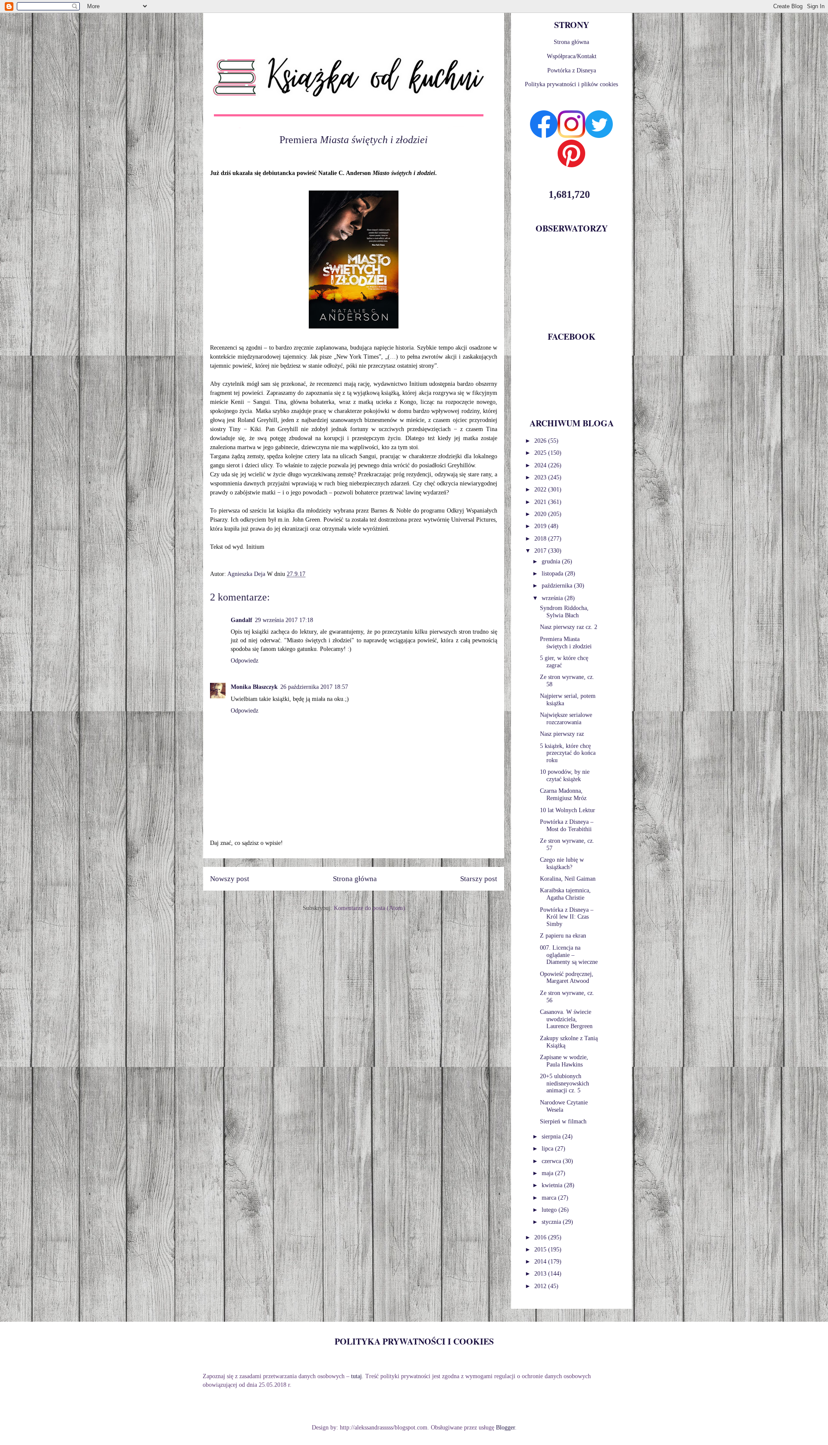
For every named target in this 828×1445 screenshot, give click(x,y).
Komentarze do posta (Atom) (369, 908)
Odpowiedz (244, 660)
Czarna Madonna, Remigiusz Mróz (563, 794)
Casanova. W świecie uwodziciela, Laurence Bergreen (566, 1019)
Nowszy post (229, 879)
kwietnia (553, 1185)
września (553, 598)
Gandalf (241, 620)
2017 (541, 550)
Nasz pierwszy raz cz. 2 (568, 627)
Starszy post (478, 879)
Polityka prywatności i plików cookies (571, 84)
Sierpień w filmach (563, 1121)
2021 (541, 502)
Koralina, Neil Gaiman (568, 879)
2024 (541, 465)
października (558, 585)
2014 (541, 1261)
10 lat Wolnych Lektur (567, 810)
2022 (541, 489)
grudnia (552, 561)
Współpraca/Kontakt (571, 56)
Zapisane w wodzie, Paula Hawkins (564, 1061)
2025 (541, 453)
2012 (541, 1286)
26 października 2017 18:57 (314, 687)
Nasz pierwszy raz (562, 734)
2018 (541, 538)
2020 (541, 514)
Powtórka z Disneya (571, 70)
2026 (541, 441)
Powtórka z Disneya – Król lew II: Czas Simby (566, 917)
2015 (541, 1249)
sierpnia (552, 1136)
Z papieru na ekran (563, 935)
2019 (541, 526)
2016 (541, 1237)
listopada (553, 573)
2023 (541, 477)
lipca (548, 1148)
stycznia (552, 1222)
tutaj (356, 1376)
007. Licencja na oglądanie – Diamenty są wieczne (569, 955)
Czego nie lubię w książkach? (562, 863)
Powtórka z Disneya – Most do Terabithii (566, 825)
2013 (541, 1273)
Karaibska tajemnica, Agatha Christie (565, 894)
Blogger (505, 1427)
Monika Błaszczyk (254, 687)
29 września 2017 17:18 (284, 620)
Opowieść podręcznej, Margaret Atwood (566, 978)
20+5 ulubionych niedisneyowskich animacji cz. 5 (564, 1083)
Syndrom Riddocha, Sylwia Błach (564, 612)
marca (550, 1198)
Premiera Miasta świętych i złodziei (566, 643)
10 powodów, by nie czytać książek (565, 775)
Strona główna (355, 879)
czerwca (552, 1161)
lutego (550, 1210)
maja (548, 1173)
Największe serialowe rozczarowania (566, 719)
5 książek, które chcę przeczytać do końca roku (568, 753)
